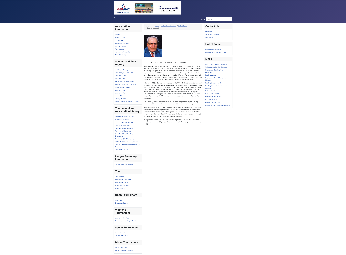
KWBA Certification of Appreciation (127, 142)
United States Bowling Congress (216, 67)
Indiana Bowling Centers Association (217, 105)
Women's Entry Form (122, 218)
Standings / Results (121, 203)
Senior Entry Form (121, 233)
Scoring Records (120, 99)
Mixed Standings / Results (124, 250)
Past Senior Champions (123, 131)
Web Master (209, 37)
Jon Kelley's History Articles (124, 116)
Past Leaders (119, 49)
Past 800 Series (120, 78)
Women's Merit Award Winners (125, 84)
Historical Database (121, 119)
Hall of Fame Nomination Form (215, 52)
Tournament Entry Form (123, 179)
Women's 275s (120, 93)
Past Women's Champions (124, 128)
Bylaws (117, 35)
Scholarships (119, 177)
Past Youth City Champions (124, 139)
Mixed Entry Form (121, 248)
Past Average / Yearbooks (124, 73)
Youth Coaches (120, 188)
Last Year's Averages (122, 70)
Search (203, 19)
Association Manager (212, 34)
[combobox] (219, 19)
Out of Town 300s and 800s (124, 122)
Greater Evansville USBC (213, 97)
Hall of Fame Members (213, 49)
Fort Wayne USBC (211, 99)
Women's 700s (120, 90)
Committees (119, 40)
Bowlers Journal (210, 75)
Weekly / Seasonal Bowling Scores (126, 101)
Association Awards (121, 43)
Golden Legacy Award (122, 87)
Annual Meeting (120, 55)
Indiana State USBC (212, 94)
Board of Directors (121, 37)
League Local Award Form (124, 165)
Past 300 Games (120, 76)
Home (116, 18)
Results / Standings (121, 236)
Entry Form (119, 200)
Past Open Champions (122, 125)
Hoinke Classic (210, 91)
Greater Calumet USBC (213, 102)
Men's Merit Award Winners (124, 81)
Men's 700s (119, 96)
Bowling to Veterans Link (213, 83)
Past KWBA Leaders (121, 150)
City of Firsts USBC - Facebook (216, 64)
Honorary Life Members (123, 52)
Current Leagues (120, 46)
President (208, 32)
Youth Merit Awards (121, 185)
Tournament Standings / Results (126, 221)
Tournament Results (121, 182)
